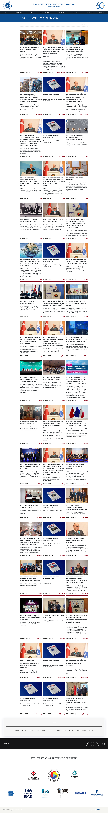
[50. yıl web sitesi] (100, 5)
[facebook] (87, 744)
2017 (71, 730)
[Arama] (104, 12)
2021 (44, 730)
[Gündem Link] (31, 52)
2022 (37, 730)
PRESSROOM (76, 12)
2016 (77, 730)
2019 (58, 730)
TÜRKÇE (100, 12)
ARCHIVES (6, 744)
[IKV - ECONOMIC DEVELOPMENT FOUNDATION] (7, 5)
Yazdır (82, 24)
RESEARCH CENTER (45, 12)
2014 (91, 730)
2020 (51, 730)
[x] (92, 744)
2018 (64, 730)
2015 (84, 730)
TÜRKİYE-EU (18, 12)
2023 (31, 730)
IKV (5, 12)
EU (31, 12)
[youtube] (97, 744)
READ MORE (25, 72)
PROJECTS (61, 12)
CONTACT (90, 12)
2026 (17, 730)
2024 (24, 730)
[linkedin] (103, 744)
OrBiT (98, 809)
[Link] (33, 775)
